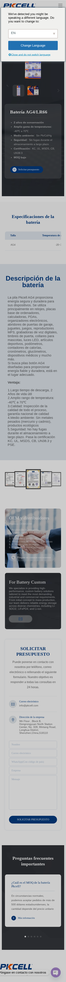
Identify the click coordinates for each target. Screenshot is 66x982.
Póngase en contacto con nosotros (34, 557)
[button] (25, 936)
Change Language (33, 45)
